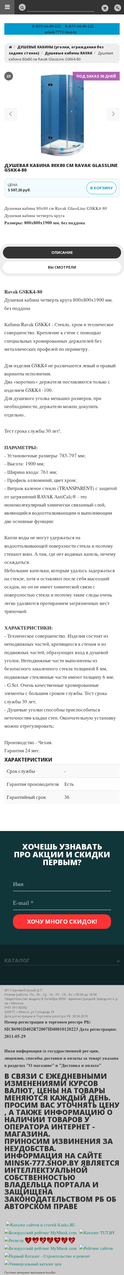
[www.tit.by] (96, 1247)
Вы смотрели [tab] (62, 267)
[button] (10, 115)
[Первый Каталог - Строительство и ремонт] (47, 1255)
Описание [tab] (62, 252)
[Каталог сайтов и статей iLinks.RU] (41, 1224)
